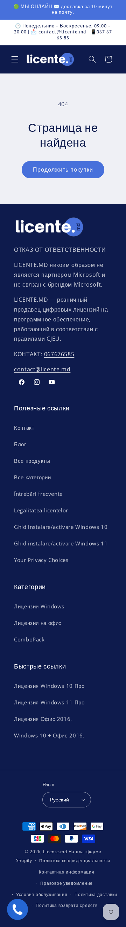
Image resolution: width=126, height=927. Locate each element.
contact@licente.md (42, 369)
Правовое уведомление (66, 883)
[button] (15, 59)
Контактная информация (66, 872)
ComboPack (29, 639)
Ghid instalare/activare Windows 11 (60, 543)
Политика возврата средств (66, 905)
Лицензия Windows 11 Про (49, 702)
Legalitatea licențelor (41, 510)
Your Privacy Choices (41, 559)
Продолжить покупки (63, 169)
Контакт (24, 427)
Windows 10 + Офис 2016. (49, 735)
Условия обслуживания (42, 894)
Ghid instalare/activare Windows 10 (60, 526)
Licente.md (55, 851)
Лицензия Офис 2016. (43, 718)
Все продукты (32, 460)
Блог (20, 444)
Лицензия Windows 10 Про (49, 685)
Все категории (32, 477)
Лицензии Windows (39, 606)
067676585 (59, 354)
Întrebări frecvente (38, 493)
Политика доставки (96, 894)
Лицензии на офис (38, 622)
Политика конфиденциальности (74, 860)
